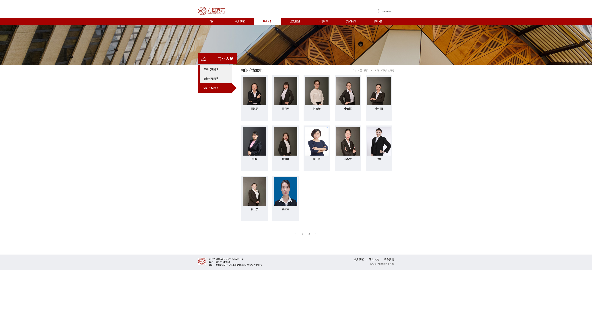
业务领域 (240, 21)
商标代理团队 (211, 78)
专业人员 (267, 21)
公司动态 (323, 21)
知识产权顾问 (211, 88)
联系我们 (378, 21)
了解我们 (351, 21)
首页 (212, 21)
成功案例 (295, 21)
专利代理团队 (211, 69)
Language (387, 11)
